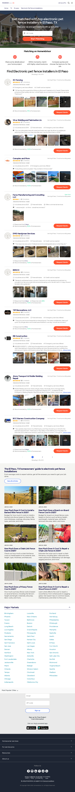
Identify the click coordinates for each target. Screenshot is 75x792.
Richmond (53, 662)
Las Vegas (31, 646)
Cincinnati (30, 672)
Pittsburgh (53, 623)
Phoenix (7, 617)
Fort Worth (53, 646)
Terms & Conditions (48, 781)
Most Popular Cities (9, 690)
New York (30, 653)
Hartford (7, 653)
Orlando (7, 669)
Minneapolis (31, 633)
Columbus (31, 679)
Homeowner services (10, 741)
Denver (7, 649)
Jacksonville (8, 662)
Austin (51, 636)
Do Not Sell (39, 777)
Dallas (51, 640)
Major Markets (11, 607)
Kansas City (31, 640)
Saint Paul (30, 636)
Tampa (6, 672)
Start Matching (37, 39)
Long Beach (8, 626)
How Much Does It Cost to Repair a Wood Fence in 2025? (54, 588)
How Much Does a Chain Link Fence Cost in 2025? (19, 549)
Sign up (37, 710)
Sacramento (9, 636)
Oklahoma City (32, 682)
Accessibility (46, 777)
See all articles (12, 481)
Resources (6, 753)
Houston (52, 649)
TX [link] (11, 8)
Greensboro (31, 662)
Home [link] (6, 8)
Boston (29, 623)
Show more (67, 350)
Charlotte (30, 659)
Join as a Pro (62, 3)
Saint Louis (31, 643)
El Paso (52, 643)
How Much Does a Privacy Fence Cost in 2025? (18, 588)
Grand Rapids (32, 630)
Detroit (29, 626)
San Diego (8, 640)
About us (5, 759)
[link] (37, 82)
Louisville (30, 613)
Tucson (7, 620)
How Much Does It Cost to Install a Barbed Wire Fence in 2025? (19, 511)
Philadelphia (54, 620)
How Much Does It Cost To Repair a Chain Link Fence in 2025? (54, 549)
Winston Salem (32, 669)
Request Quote (62, 112)
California (32, 777)
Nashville (52, 633)
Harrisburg (53, 617)
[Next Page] (52, 457)
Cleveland (31, 676)
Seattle (52, 669)
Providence (53, 626)
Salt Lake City (54, 656)
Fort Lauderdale (10, 659)
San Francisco (9, 643)
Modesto (7, 633)
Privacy (27, 777)
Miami (6, 666)
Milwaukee (53, 676)
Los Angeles (8, 630)
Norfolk (52, 659)
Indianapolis (8, 682)
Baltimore (30, 620)
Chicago (7, 679)
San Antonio (54, 653)
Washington (8, 656)
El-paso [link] (16, 8)
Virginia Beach (54, 666)
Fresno (7, 623)
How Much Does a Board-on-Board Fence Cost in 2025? (54, 511)
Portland (52, 613)
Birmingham (8, 613)
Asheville (30, 656)
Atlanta (7, 676)
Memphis (52, 630)
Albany (29, 649)
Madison (52, 672)
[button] (18, 101)
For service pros (8, 747)
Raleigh (30, 666)
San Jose (7, 646)
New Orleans (32, 617)
